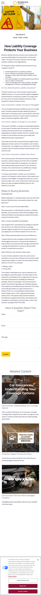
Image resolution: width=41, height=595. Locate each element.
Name (3, 314)
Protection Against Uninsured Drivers (17, 454)
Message (4, 337)
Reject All (23, 586)
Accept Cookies (23, 591)
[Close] (38, 560)
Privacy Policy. (12, 576)
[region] (20, 576)
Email (3, 325)
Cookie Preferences (23, 580)
